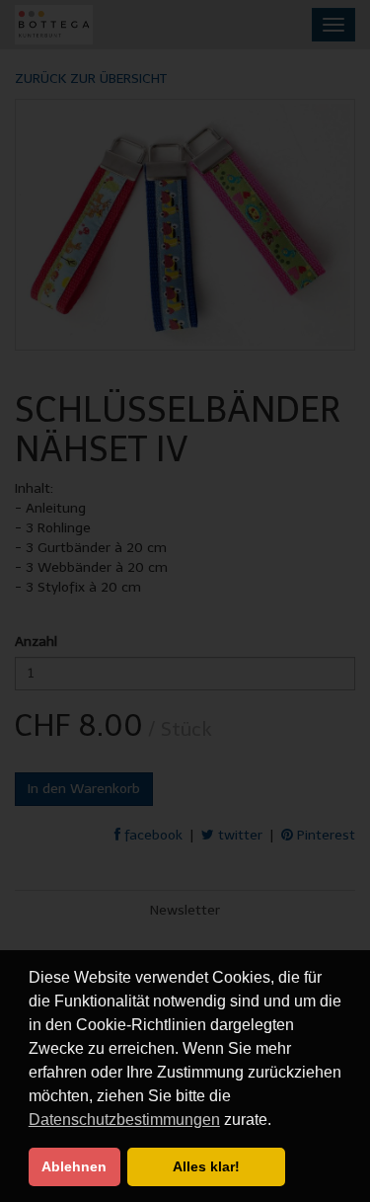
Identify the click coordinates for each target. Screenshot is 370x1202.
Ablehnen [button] (74, 1166)
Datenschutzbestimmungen (124, 1119)
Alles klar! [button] (206, 1166)
